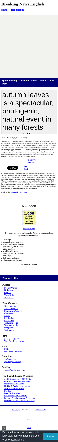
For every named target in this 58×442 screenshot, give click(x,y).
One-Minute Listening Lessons (17, 381)
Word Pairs (9, 298)
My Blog (7, 391)
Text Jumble (9, 330)
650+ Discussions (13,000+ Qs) (17, 379)
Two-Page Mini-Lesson (14, 341)
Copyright (16, 410)
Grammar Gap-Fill (11, 306)
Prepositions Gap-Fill (13, 311)
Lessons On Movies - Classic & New (19, 401)
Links (29, 428)
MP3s (6, 349)
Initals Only (9, 321)
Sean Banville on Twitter (14, 389)
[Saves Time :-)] (29, 218)
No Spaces (8, 328)
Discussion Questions (13, 352)
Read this (19, 439)
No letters (8, 290)
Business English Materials (15, 396)
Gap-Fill (7, 293)
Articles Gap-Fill (11, 309)
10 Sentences (10, 359)
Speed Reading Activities (14, 370)
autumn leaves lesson (19, 192)
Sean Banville (40, 410)
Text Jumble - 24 (11, 325)
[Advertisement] (29, 45)
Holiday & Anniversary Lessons (17, 386)
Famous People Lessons (14, 384)
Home (4, 10)
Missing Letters (10, 318)
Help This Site (17, 10)
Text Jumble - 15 (11, 323)
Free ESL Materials (12, 393)
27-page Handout (11, 339)
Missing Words (10, 288)
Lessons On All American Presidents (19, 398)
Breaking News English (22, 4)
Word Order (9, 295)
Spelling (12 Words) (12, 362)
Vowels (7, 316)
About (29, 420)
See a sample (29, 229)
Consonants (9, 313)
